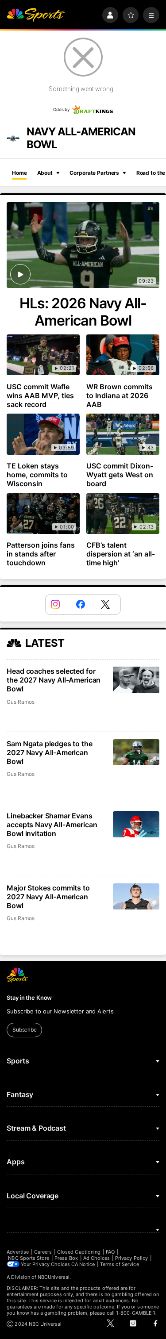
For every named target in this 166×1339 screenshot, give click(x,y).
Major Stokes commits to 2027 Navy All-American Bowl (48, 896)
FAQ (110, 1252)
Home (19, 172)
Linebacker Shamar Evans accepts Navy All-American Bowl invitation (52, 824)
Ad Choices (96, 1258)
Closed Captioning (78, 1252)
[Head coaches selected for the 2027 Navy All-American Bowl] (136, 680)
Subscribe (24, 1029)
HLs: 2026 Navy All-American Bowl (83, 312)
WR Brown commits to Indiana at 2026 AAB (119, 395)
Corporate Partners (94, 172)
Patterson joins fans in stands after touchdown (41, 554)
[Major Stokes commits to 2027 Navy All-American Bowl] (136, 896)
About (45, 172)
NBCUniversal (53, 1277)
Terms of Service (119, 1264)
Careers (43, 1252)
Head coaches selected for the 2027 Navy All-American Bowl (53, 680)
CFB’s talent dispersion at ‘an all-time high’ (120, 554)
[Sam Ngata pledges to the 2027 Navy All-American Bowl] (136, 752)
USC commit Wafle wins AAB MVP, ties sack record (40, 395)
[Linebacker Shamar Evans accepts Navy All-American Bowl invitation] (136, 824)
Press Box (66, 1258)
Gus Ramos (20, 701)
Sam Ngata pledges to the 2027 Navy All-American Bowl (49, 752)
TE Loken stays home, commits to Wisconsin (37, 474)
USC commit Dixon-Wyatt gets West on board (119, 474)
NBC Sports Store (28, 1258)
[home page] (36, 15)
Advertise (18, 1252)
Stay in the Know (29, 997)
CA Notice (83, 1264)
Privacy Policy (131, 1258)
